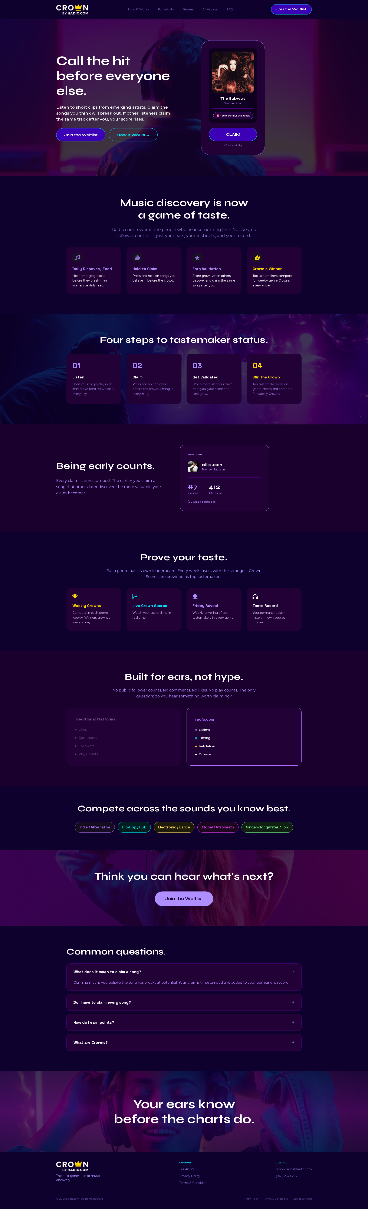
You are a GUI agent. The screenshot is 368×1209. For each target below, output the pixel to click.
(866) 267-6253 (286, 1176)
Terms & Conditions (193, 1183)
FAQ (229, 9)
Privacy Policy (189, 1176)
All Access (210, 9)
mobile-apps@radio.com (294, 1169)
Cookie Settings (302, 1198)
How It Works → (133, 134)
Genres (188, 9)
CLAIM (233, 134)
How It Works (138, 9)
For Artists (166, 9)
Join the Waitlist (291, 9)
